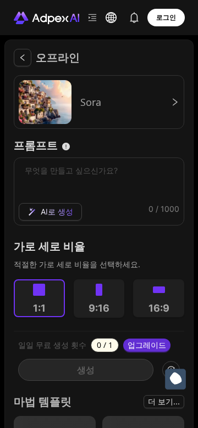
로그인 (166, 17)
